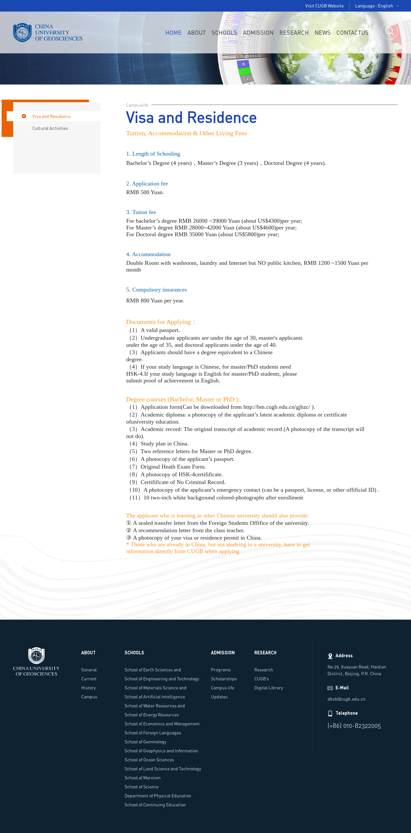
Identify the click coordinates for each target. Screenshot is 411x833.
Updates (219, 696)
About (197, 32)
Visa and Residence (51, 116)
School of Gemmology (145, 741)
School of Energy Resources (152, 714)
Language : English (374, 5)
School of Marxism (143, 777)
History (88, 687)
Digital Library (268, 687)
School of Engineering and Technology (162, 678)
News (323, 32)
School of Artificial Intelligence (155, 696)
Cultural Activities (50, 128)
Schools (224, 32)
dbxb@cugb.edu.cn (346, 699)
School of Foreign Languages (153, 732)
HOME (173, 32)
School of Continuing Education (155, 804)
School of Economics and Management (162, 723)
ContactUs (353, 32)
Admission (258, 32)
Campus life (222, 687)
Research (294, 32)
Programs (221, 669)
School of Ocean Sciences (149, 759)
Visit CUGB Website (324, 5)
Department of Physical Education (158, 795)
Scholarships (224, 678)
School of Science (142, 786)
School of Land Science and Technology (163, 768)
